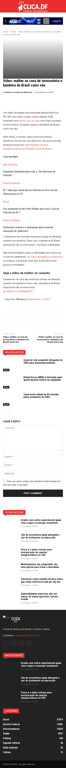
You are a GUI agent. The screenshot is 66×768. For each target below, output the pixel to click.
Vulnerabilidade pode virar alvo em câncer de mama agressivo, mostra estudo (39, 596)
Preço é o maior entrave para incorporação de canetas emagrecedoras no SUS (36, 552)
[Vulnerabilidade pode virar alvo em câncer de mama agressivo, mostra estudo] (10, 597)
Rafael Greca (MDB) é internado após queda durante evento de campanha (42, 378)
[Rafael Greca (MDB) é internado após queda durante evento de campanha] (12, 382)
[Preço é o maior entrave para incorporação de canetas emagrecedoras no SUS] (10, 553)
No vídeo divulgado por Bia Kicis (44, 256)
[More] (34, 320)
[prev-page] (5, 411)
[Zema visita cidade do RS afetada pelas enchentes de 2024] (12, 399)
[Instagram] (14, 643)
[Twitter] (13, 320)
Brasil (13, 31)
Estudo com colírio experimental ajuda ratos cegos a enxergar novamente (41, 521)
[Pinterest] (20, 320)
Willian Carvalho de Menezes (19, 92)
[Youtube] (29, 643)
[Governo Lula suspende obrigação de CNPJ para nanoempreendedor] (12, 365)
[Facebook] (6, 320)
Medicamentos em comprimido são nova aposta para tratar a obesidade (40, 566)
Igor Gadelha (10, 164)
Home (5, 31)
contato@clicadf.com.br (27, 635)
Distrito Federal (11, 183)
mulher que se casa (29, 120)
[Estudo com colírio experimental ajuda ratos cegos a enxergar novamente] (10, 524)
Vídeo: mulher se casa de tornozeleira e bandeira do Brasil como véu (16, 339)
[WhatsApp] (27, 320)
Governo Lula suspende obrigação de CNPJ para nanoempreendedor (42, 361)
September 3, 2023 (39, 299)
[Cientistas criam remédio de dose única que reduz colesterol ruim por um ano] (10, 583)
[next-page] (10, 411)
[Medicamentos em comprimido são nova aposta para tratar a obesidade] (10, 568)
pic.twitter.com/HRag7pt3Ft (18, 291)
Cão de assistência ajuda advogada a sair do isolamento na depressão (40, 536)
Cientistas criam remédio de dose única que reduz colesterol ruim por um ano (42, 580)
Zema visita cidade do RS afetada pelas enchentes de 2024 (40, 396)
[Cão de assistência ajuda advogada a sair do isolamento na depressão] (10, 538)
